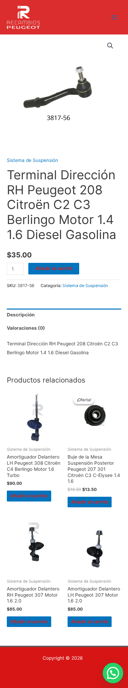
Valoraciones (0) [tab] (26, 328)
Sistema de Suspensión (32, 160)
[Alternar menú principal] (114, 17)
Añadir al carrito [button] (28, 495)
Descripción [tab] (21, 314)
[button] (110, 46)
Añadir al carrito (53, 268)
